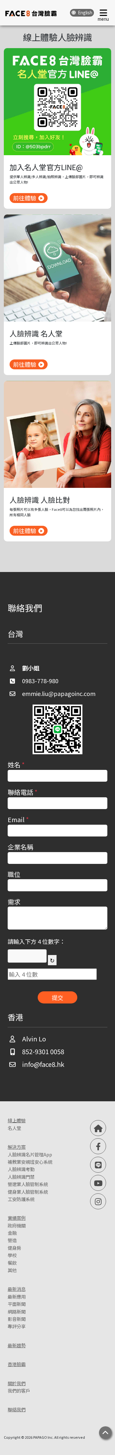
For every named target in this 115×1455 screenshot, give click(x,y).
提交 (57, 997)
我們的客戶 (19, 1390)
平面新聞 (17, 1303)
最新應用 (17, 1296)
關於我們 (17, 1383)
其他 (12, 1270)
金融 (12, 1232)
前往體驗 (24, 198)
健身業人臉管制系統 (28, 1191)
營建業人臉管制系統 (28, 1184)
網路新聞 (17, 1311)
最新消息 (17, 1288)
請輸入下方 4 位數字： (36, 941)
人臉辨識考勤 (21, 1169)
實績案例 (17, 1217)
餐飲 (12, 1262)
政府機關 (17, 1225)
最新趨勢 (17, 1345)
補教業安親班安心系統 (30, 1161)
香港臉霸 (17, 1364)
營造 (12, 1240)
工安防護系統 (21, 1199)
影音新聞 (17, 1318)
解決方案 (17, 1146)
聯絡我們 (17, 1409)
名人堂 (14, 1128)
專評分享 (17, 1326)
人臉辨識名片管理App (30, 1154)
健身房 (14, 1247)
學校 (12, 1255)
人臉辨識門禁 (21, 1176)
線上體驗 (17, 1120)
